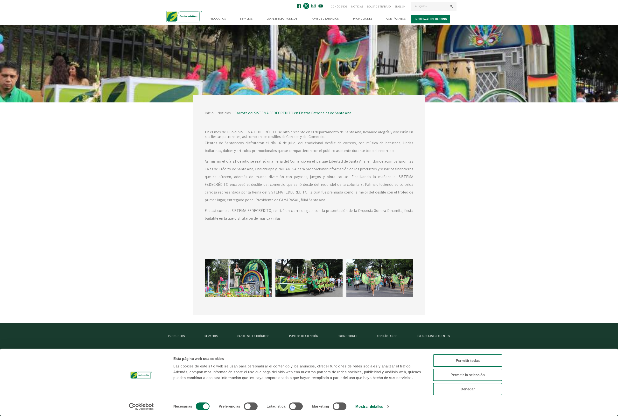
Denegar (468, 389)
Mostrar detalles (369, 406)
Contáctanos (396, 18)
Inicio (209, 112)
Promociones (362, 18)
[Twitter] (306, 6)
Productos (218, 18)
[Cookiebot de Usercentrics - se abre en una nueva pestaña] (141, 406)
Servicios (246, 18)
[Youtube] (321, 6)
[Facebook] (299, 6)
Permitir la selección (467, 375)
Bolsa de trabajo (379, 6)
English (400, 6)
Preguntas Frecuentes (433, 336)
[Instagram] (314, 6)
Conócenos (339, 6)
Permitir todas (468, 361)
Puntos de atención (325, 18)
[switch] (251, 406)
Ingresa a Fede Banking (431, 19)
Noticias (357, 6)
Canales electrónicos (282, 18)
